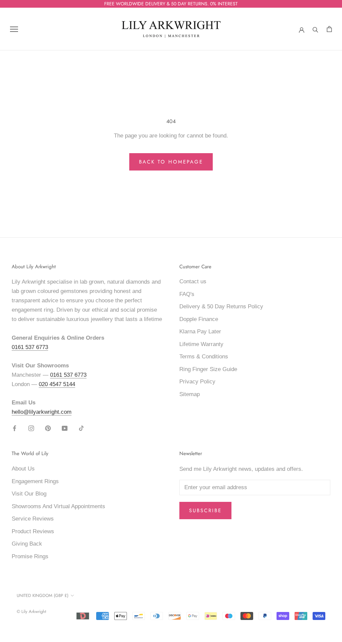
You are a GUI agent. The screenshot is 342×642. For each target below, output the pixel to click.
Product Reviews (33, 531)
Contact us (192, 281)
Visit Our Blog (29, 494)
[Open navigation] (14, 29)
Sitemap (189, 394)
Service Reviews (33, 519)
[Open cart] (329, 29)
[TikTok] (81, 428)
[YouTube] (64, 428)
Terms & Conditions (203, 356)
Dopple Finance (198, 319)
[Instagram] (31, 428)
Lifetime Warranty (201, 344)
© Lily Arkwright (31, 611)
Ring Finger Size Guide (208, 369)
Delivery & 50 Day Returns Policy (221, 306)
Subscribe (205, 510)
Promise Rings (30, 556)
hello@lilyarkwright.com (41, 412)
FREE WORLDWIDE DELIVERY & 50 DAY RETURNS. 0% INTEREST (171, 3)
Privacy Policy (197, 381)
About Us (23, 468)
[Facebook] (14, 428)
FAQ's (186, 294)
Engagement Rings (35, 481)
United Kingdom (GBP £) (42, 595)
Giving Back (27, 544)
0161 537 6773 (30, 347)
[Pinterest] (48, 428)
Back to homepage (171, 162)
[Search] (315, 29)
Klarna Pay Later (200, 331)
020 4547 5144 (57, 384)
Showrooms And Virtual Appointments (58, 506)
